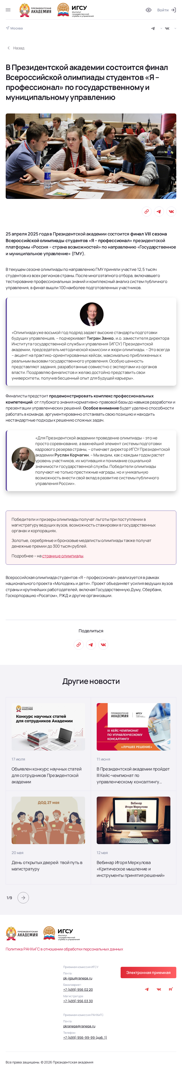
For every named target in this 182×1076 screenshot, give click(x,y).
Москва (16, 28)
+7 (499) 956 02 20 (78, 989)
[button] (23, 897)
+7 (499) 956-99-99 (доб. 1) (85, 1037)
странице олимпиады (62, 556)
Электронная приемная (148, 972)
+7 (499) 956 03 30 (78, 1001)
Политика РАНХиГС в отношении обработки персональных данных (64, 949)
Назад (18, 48)
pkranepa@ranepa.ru (79, 1026)
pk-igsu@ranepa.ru (77, 978)
